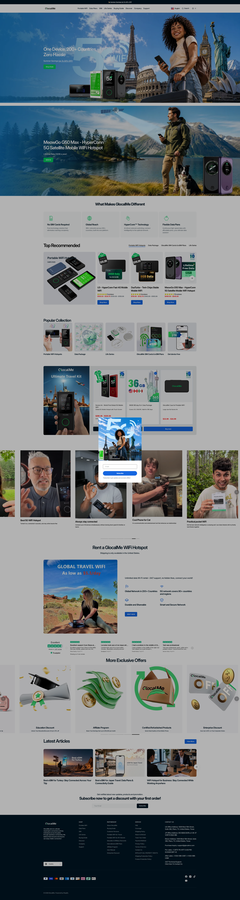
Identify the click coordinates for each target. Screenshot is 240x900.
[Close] (138, 421)
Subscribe (120, 473)
